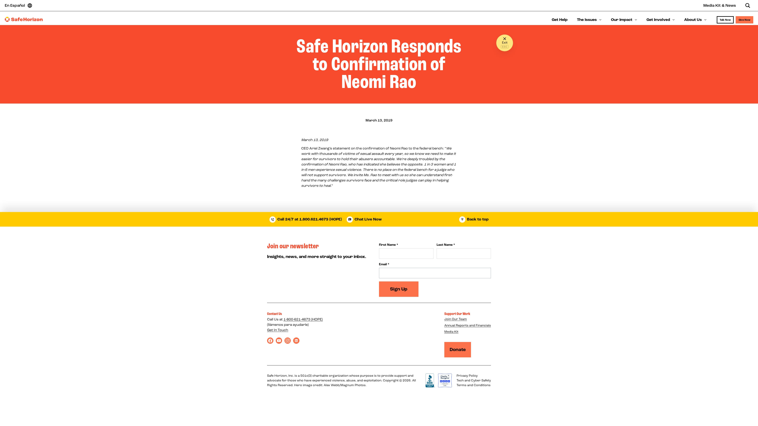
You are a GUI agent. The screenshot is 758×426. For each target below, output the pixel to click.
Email (384, 264)
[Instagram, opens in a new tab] (287, 340)
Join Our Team (455, 319)
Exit (505, 42)
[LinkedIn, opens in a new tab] (296, 340)
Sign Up (398, 289)
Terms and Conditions (474, 385)
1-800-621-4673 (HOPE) (303, 319)
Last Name (446, 245)
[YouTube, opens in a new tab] (279, 340)
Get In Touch (277, 330)
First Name (388, 245)
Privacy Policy (467, 375)
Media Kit (451, 332)
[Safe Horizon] (24, 19)
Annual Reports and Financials (467, 325)
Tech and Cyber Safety (474, 380)
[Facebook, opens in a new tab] (270, 340)
